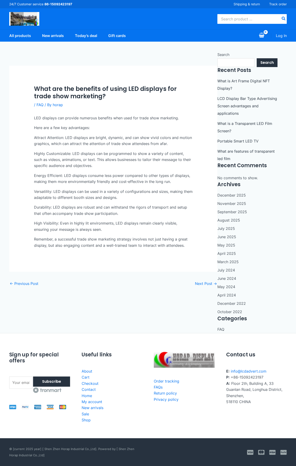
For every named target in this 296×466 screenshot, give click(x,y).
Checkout (90, 383)
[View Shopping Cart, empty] (261, 35)
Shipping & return (247, 4)
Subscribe (51, 381)
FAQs (158, 387)
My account (92, 401)
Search (223, 54)
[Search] (284, 19)
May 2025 (226, 245)
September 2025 (232, 212)
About (87, 371)
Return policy (165, 393)
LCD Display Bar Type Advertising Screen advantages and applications (247, 106)
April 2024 (226, 295)
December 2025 (231, 195)
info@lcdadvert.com (248, 371)
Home (87, 395)
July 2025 (226, 228)
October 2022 (229, 311)
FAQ (40, 104)
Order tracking (166, 381)
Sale (85, 414)
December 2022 (231, 303)
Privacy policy (166, 399)
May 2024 (226, 286)
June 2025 (226, 237)
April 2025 (226, 253)
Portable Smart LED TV (238, 141)
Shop (86, 420)
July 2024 (226, 270)
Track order (278, 4)
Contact (89, 389)
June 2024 (226, 278)
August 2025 (228, 220)
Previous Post (24, 283)
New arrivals (92, 407)
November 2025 (231, 203)
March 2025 (228, 261)
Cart (85, 377)
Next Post (206, 283)
